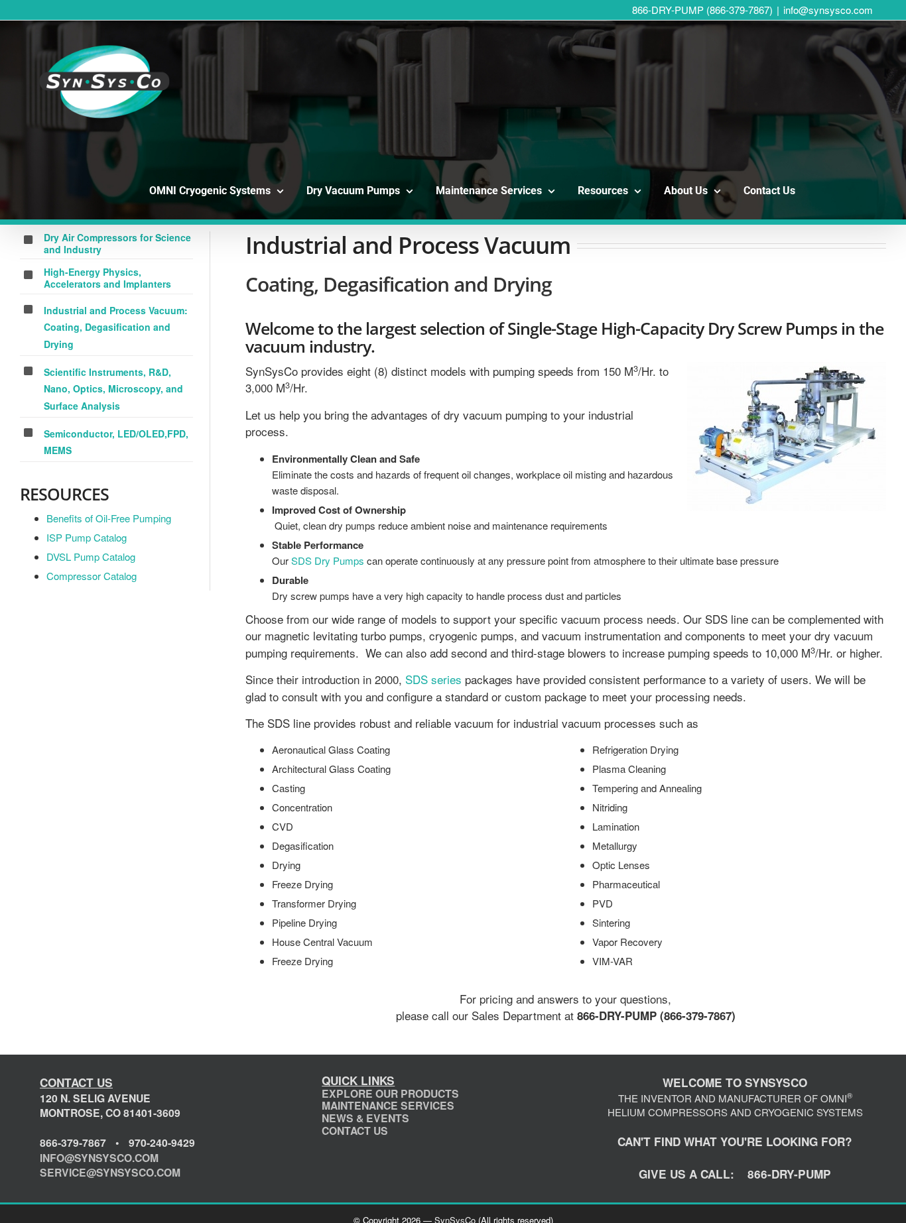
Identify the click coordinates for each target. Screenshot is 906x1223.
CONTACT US (355, 1130)
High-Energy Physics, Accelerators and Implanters (107, 277)
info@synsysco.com (828, 10)
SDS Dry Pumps (327, 560)
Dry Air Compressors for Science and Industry (117, 243)
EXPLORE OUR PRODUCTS (390, 1093)
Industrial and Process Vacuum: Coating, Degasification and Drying (116, 327)
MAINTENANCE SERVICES (388, 1105)
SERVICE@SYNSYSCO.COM (110, 1172)
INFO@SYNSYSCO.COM (99, 1157)
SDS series (433, 679)
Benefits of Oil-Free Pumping (108, 518)
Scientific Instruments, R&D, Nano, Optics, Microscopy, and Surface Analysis (113, 388)
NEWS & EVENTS (365, 1118)
